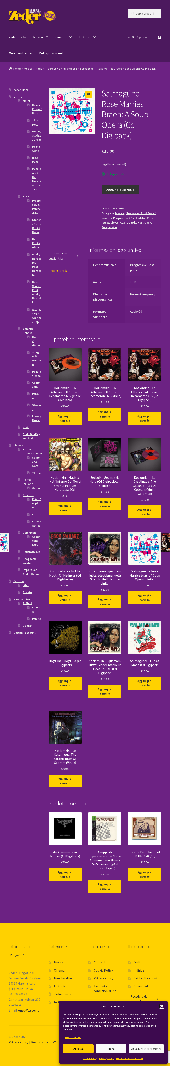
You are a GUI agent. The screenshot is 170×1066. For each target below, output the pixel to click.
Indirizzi (139, 970)
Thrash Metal (36, 122)
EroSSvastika (36, 523)
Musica (38, 37)
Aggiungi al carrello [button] (65, 418)
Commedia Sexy (36, 541)
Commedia (36, 385)
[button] (162, 1006)
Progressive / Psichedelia (61, 68)
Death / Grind (37, 149)
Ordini (138, 962)
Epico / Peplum (36, 503)
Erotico (36, 514)
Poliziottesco (36, 374)
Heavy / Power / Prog (37, 109)
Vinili (26, 427)
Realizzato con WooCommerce (53, 1042)
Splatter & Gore (36, 462)
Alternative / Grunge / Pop (37, 316)
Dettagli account (51, 53)
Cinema (60, 37)
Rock (39, 68)
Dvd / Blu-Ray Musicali (31, 436)
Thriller (37, 473)
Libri (26, 585)
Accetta (78, 1049)
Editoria (84, 37)
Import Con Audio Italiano (32, 572)
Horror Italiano (28, 482)
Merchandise (18, 53)
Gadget (27, 625)
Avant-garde (128, 222)
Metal (26, 101)
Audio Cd (113, 222)
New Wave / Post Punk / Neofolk (36, 292)
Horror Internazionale (32, 451)
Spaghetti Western (36, 358)
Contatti (100, 962)
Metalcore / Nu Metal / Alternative (37, 179)
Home (17, 68)
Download (141, 986)
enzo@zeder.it (28, 1010)
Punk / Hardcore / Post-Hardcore (36, 265)
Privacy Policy (106, 1058)
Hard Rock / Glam (36, 243)
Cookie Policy (90, 1058)
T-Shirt (27, 603)
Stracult (28, 495)
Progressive (109, 227)
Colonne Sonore (28, 331)
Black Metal (35, 160)
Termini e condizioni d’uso (129, 1058)
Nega (111, 1049)
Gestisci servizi (73, 1037)
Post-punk (144, 222)
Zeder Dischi (17, 37)
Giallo (36, 488)
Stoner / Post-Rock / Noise (36, 226)
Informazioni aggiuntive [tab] (58, 255)
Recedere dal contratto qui (139, 998)
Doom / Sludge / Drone (36, 135)
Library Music (36, 418)
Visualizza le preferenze (146, 1049)
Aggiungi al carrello (120, 189)
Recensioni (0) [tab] (59, 270)
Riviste (27, 592)
